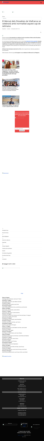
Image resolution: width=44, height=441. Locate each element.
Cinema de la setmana (7, 248)
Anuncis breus (5, 232)
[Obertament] (22, 173)
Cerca (3, 16)
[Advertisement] (23, 8)
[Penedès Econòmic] (22, 356)
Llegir (22, 293)
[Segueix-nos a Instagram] (7, 12)
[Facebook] (35, 32)
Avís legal (22, 435)
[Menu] (41, 2)
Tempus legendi (5, 246)
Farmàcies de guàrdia (7, 253)
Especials (4, 242)
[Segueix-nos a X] (17, 12)
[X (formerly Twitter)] (41, 32)
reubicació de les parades (31, 41)
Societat (8, 28)
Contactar (4, 259)
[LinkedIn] (38, 32)
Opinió (3, 250)
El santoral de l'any (6, 255)
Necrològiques (5, 236)
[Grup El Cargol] (24, 427)
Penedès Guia (5, 230)
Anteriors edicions (6, 240)
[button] (3, 55)
